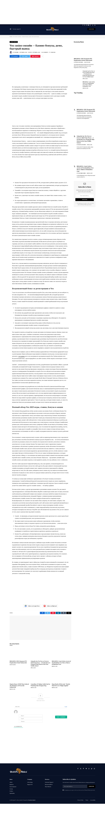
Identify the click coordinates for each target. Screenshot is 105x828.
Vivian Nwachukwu (82, 173)
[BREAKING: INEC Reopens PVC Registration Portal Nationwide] (19, 653)
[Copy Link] (4, 80)
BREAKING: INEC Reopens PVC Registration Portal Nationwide (18, 662)
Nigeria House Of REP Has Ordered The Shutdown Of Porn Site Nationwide (19, 685)
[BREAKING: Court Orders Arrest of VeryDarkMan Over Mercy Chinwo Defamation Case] (61, 653)
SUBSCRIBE (91, 29)
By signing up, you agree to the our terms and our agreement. (79, 790)
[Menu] (10, 29)
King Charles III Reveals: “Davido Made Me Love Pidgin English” (61, 684)
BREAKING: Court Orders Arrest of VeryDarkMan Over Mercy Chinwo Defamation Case (61, 662)
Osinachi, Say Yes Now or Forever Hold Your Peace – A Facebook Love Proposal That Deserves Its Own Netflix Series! (40, 663)
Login (65, 706)
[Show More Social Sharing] (42, 56)
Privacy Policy (84, 204)
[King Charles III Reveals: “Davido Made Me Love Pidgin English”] (61, 676)
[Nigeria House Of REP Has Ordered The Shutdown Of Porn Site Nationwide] (19, 676)
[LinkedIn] (4, 71)
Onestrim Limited (31, 800)
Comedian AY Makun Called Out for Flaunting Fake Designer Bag (40, 684)
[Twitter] (4, 68)
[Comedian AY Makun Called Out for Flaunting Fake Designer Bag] (40, 676)
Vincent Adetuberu (79, 62)
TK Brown (16, 52)
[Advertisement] (52, 12)
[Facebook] (4, 64)
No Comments (45, 52)
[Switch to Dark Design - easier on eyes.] (93, 25)
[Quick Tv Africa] (52, 29)
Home (11, 36)
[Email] (4, 77)
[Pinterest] (4, 74)
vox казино (21, 356)
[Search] (94, 25)
